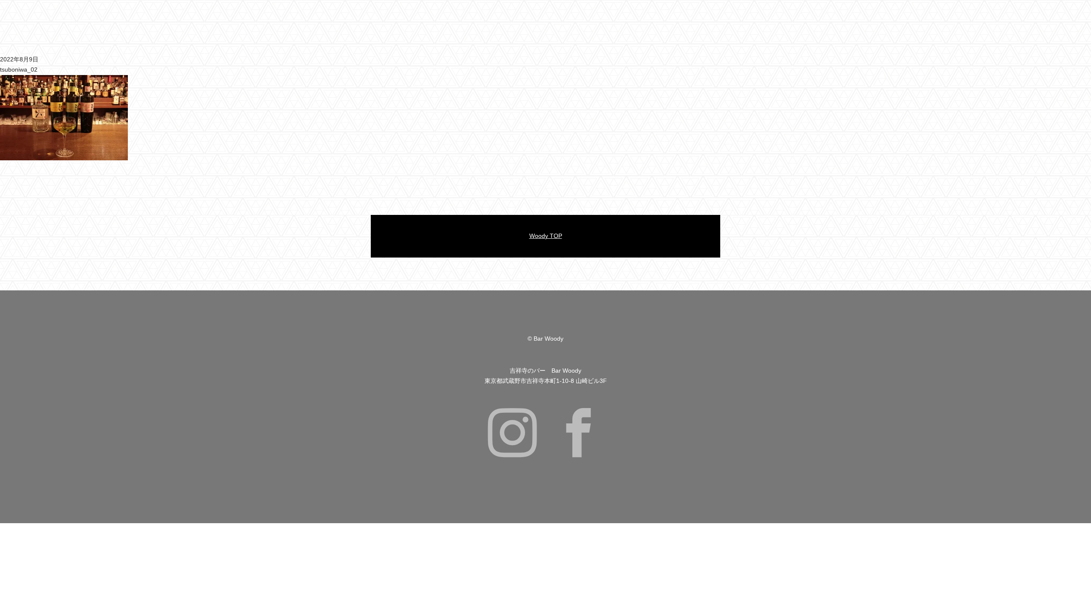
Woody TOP (545, 235)
